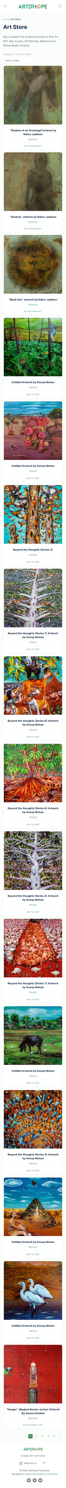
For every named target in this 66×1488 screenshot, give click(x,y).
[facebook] (29, 1480)
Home (6, 19)
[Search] (60, 6)
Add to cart (33, 394)
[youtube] (40, 1480)
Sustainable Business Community (41, 1474)
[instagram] (35, 1480)
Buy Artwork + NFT (33, 1425)
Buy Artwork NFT (33, 146)
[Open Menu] (5, 5)
